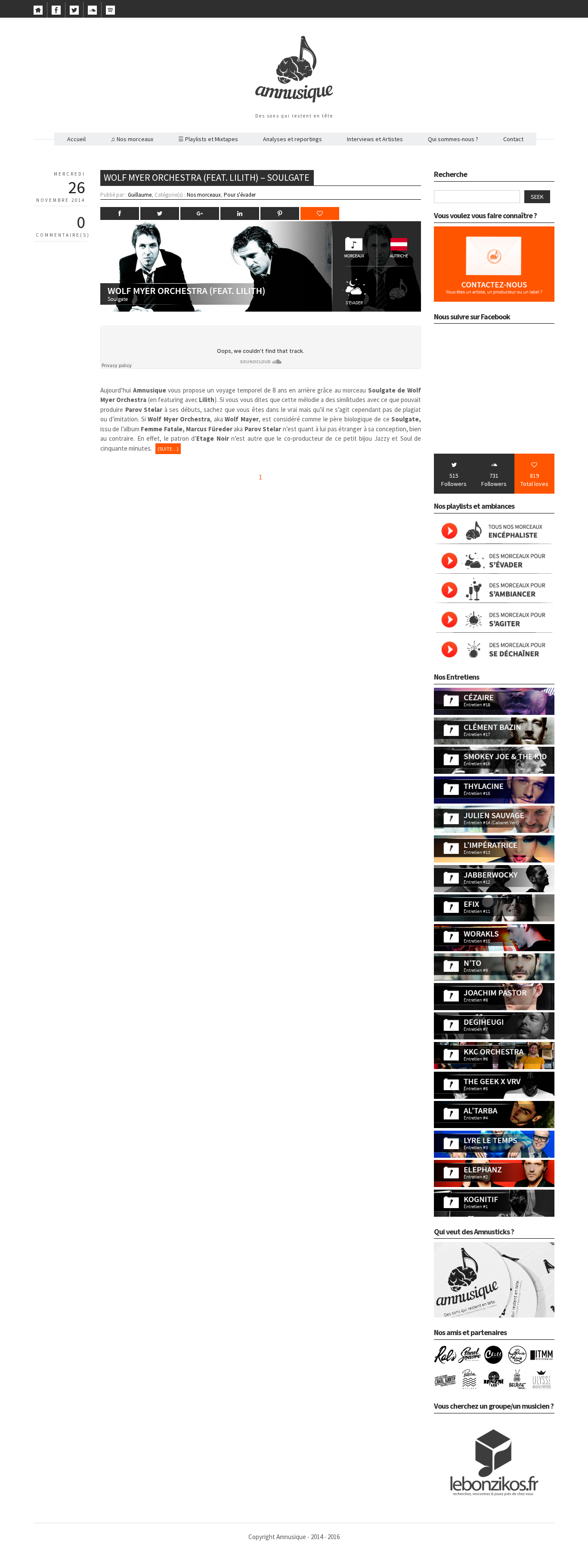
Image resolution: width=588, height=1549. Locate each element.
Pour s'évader (240, 194)
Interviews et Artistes (375, 139)
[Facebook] (56, 12)
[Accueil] (38, 12)
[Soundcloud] (92, 12)
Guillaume (140, 194)
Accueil (76, 139)
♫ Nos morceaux (132, 139)
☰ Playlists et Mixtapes (208, 139)
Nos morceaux (204, 194)
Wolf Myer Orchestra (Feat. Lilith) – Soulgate (206, 177)
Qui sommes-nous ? (453, 139)
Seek (537, 197)
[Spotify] (110, 12)
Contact (513, 139)
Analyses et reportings (292, 139)
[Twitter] (74, 12)
